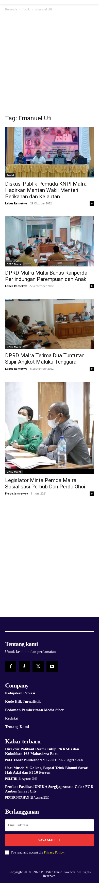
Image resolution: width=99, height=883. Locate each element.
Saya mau (46, 840)
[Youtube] (52, 666)
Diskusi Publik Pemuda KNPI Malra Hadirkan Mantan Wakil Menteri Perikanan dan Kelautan (46, 190)
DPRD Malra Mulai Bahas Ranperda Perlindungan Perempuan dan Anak (46, 276)
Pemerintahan (17, 797)
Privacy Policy (54, 852)
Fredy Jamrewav (16, 493)
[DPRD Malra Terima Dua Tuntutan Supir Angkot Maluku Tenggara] (49, 324)
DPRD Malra (14, 264)
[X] (38, 666)
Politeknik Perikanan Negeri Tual (33, 760)
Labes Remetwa (16, 203)
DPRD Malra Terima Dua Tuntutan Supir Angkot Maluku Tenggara (45, 358)
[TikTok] (24, 666)
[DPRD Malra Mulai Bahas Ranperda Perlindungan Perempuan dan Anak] (49, 241)
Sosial (10, 175)
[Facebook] (10, 666)
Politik (11, 779)
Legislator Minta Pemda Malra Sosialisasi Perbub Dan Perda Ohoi (45, 483)
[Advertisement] (49, 64)
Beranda (11, 9)
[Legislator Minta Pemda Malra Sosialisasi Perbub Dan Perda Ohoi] (49, 428)
